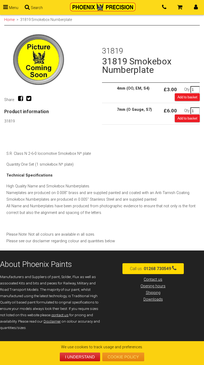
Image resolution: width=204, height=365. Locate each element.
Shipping (153, 293)
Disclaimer (52, 321)
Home (9, 19)
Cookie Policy (123, 357)
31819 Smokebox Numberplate (46, 19)
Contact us (153, 279)
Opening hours (153, 286)
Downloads (153, 299)
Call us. (150, 268)
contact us (60, 315)
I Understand (80, 357)
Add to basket (187, 97)
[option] (53, 59)
